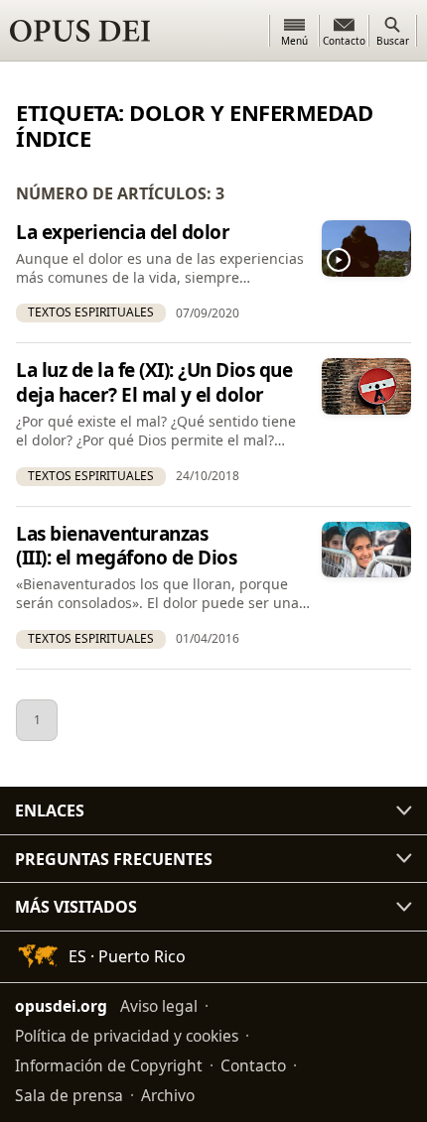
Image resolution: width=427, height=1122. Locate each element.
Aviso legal (159, 1006)
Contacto (253, 1065)
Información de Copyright (109, 1065)
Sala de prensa (69, 1095)
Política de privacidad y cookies (126, 1036)
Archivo (168, 1095)
